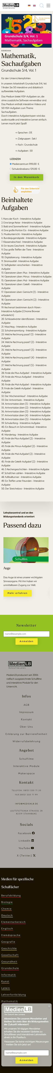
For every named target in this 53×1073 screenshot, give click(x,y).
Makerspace (26, 773)
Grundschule (10, 968)
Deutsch (7, 915)
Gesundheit (9, 961)
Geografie (8, 941)
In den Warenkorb (26, 177)
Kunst (5, 981)
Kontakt (26, 719)
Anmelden (27, 641)
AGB (26, 704)
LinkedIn (25, 840)
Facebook (24, 833)
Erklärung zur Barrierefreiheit (26, 734)
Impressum (26, 712)
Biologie (7, 902)
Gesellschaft (10, 955)
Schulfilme (26, 758)
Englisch (7, 928)
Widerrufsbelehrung (26, 741)
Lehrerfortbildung (13, 994)
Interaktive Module (26, 766)
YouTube (24, 848)
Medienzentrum (25, 163)
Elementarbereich (13, 921)
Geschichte (9, 948)
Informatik (8, 974)
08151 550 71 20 (32, 790)
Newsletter (26, 625)
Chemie (6, 908)
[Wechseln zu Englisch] (34, 5)
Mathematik (9, 1001)
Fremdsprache (11, 935)
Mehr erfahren (17, 593)
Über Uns (26, 726)
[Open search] (41, 5)
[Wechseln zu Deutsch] (29, 5)
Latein (5, 988)
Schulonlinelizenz (26, 168)
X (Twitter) (24, 855)
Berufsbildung (11, 895)
